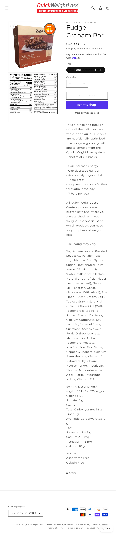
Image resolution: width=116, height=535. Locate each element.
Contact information (97, 528)
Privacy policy (100, 525)
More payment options (87, 113)
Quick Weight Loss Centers (38, 525)
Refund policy (83, 525)
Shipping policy (76, 528)
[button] (7, 8)
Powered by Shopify (63, 525)
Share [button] (72, 472)
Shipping (71, 48)
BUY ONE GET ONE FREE (86, 69)
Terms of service (56, 528)
